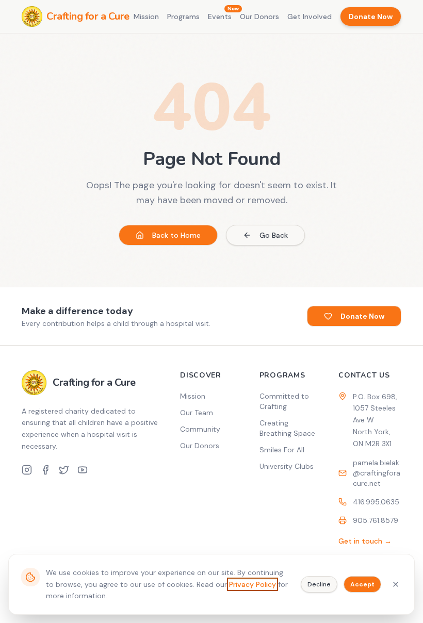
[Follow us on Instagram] (27, 470)
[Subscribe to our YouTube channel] (82, 470)
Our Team (196, 412)
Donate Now (371, 16)
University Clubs (286, 466)
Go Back (273, 235)
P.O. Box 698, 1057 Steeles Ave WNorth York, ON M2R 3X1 (375, 420)
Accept (362, 584)
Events (220, 16)
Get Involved (309, 16)
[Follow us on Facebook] (45, 470)
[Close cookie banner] (395, 584)
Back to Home (176, 235)
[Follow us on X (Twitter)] (64, 470)
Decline (319, 584)
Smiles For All (281, 449)
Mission (146, 16)
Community (200, 429)
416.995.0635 (376, 501)
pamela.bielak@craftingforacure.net (376, 473)
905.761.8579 (375, 520)
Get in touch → (365, 541)
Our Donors (259, 16)
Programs (183, 16)
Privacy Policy (252, 584)
